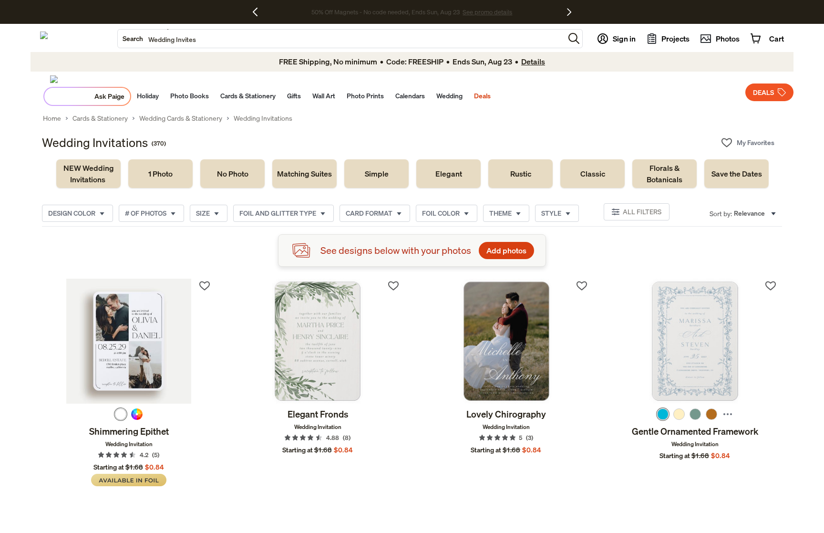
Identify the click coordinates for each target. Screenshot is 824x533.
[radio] (120, 414)
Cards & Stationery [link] (100, 118)
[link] (88, 173)
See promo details (487, 12)
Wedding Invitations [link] (263, 118)
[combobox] (341, 39)
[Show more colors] (727, 414)
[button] (574, 38)
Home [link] (52, 118)
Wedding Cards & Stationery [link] (180, 118)
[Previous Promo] (259, 12)
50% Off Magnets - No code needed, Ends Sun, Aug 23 (385, 12)
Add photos (506, 250)
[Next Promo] (569, 12)
